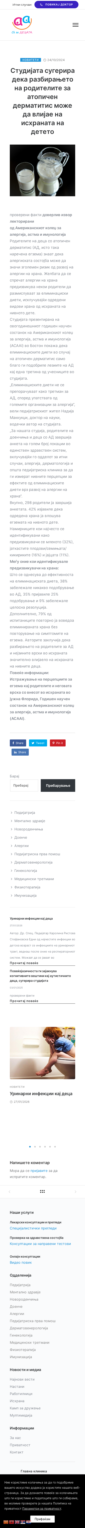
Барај (14, 776)
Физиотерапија (27, 887)
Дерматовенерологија (33, 862)
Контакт (17, 1452)
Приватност (20, 1445)
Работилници (21, 1393)
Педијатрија (24, 812)
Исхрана (17, 1401)
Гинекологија (25, 870)
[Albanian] (12, 1521)
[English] (17, 1521)
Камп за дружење (25, 1408)
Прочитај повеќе (24, 963)
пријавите (39, 1170)
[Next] (75, 1084)
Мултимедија (21, 1415)
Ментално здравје (29, 821)
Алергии (21, 845)
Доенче (20, 837)
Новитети (30, 59)
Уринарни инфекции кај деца (31, 918)
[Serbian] (23, 1521)
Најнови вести (22, 1379)
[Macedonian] (6, 1521)
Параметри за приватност (41, 1508)
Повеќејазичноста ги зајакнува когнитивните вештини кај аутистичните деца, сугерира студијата (40, 975)
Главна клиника (34, 1471)
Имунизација (25, 895)
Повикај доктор (59, 4)
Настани (17, 1386)
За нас (15, 1438)
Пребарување (58, 785)
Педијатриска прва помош (37, 854)
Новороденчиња (28, 829)
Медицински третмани (34, 879)
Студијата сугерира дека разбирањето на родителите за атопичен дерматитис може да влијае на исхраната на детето (42, 101)
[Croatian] (29, 1521)
